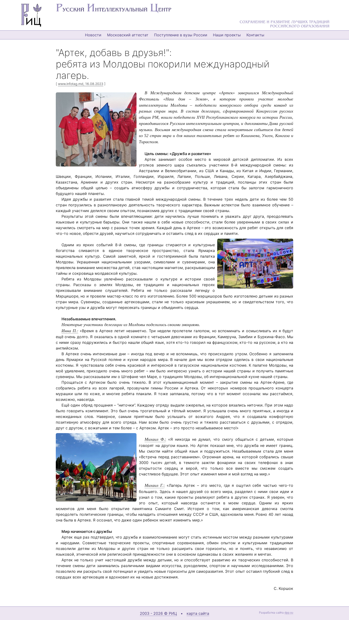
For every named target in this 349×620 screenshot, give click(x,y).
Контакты (255, 35)
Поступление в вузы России (180, 35)
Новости (93, 35)
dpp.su (288, 612)
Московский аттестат (127, 35)
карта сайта (198, 613)
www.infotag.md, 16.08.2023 (80, 84)
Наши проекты (227, 35)
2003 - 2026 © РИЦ (158, 613)
